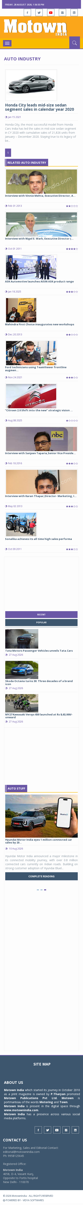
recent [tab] (41, 614)
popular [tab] (41, 622)
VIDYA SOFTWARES (33, 1200)
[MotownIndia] (41, 27)
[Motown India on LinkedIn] (74, 12)
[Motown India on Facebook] (27, 12)
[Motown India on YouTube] (50, 12)
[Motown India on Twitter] (39, 12)
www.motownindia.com (21, 1110)
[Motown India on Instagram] (62, 12)
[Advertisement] (41, 583)
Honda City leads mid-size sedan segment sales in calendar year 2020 (39, 107)
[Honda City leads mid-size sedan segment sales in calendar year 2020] (31, 85)
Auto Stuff (16, 788)
